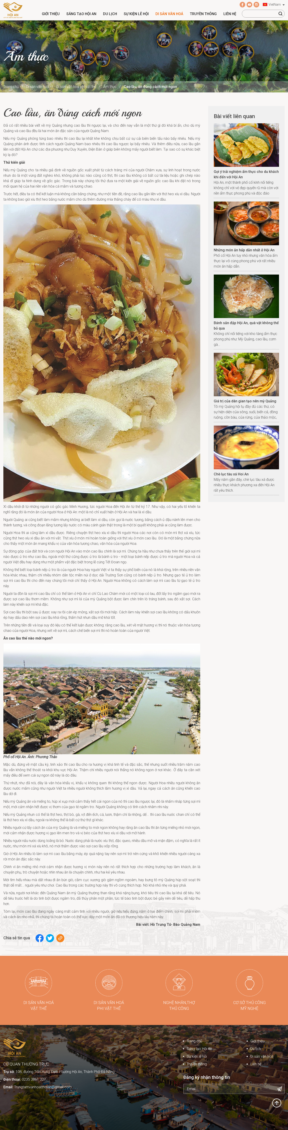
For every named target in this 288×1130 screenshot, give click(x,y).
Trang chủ (11, 87)
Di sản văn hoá (169, 14)
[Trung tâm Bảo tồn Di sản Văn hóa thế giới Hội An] (13, 10)
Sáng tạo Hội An (81, 14)
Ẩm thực (110, 87)
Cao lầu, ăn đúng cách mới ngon (150, 87)
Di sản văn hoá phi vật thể (76, 87)
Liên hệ (229, 14)
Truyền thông (203, 14)
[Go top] (276, 1102)
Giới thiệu (51, 14)
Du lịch (110, 14)
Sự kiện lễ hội (136, 14)
